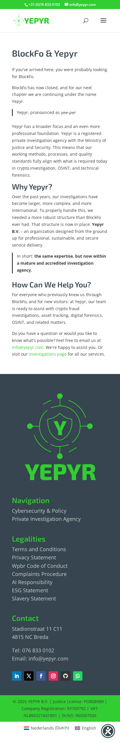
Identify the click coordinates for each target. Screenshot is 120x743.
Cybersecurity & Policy (39, 510)
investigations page (48, 354)
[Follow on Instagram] (53, 676)
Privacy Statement (34, 557)
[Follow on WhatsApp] (77, 676)
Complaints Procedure (39, 573)
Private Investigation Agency (46, 518)
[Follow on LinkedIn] (16, 676)
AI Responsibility (32, 582)
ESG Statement (30, 590)
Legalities (28, 538)
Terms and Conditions (39, 549)
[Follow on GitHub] (65, 676)
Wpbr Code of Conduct (40, 565)
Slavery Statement (34, 598)
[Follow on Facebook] (28, 676)
